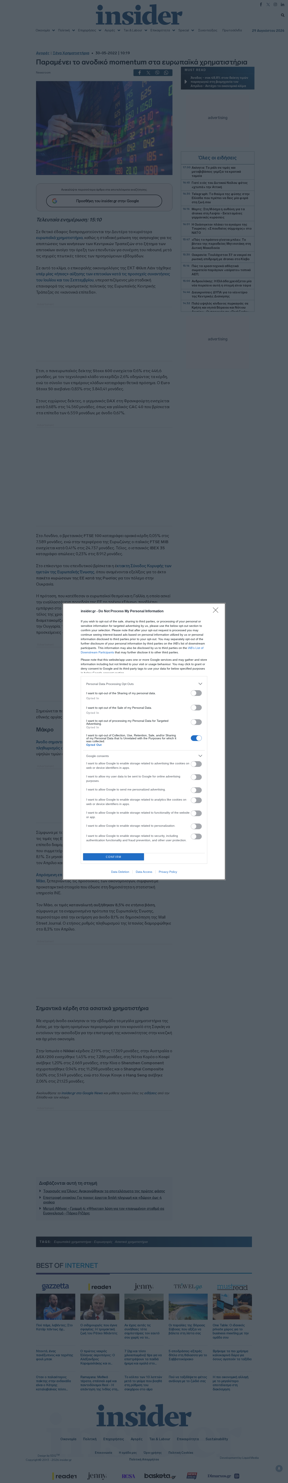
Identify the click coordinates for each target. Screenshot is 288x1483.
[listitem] (144, 684)
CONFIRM (113, 857)
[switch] (196, 693)
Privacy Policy (168, 871)
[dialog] (144, 741)
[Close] (217, 611)
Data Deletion (120, 871)
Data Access (144, 871)
